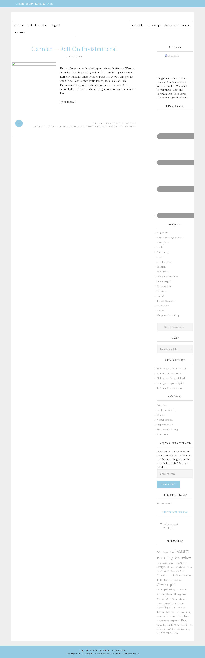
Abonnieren (169, 484)
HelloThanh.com (102, 24)
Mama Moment (177, 607)
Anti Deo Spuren (58, 126)
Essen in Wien (174, 575)
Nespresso (174, 620)
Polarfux (161, 405)
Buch (160, 247)
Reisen (160, 310)
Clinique (183, 563)
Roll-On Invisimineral (123, 126)
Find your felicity (166, 410)
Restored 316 (119, 650)
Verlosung (167, 632)
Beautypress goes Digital (170, 383)
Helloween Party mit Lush (171, 378)
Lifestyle (161, 291)
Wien (175, 633)
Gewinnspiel (164, 281)
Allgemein (162, 232)
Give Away (181, 589)
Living (160, 296)
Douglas (162, 567)
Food (160, 580)
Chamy (161, 415)
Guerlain (177, 599)
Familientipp (164, 262)
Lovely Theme (91, 653)
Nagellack (183, 616)
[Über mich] (175, 64)
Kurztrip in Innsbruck (169, 373)
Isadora (185, 600)
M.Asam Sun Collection (170, 388)
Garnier (105, 126)
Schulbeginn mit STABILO (171, 368)
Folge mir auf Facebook (175, 512)
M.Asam (180, 603)
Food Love (162, 271)
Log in (136, 653)
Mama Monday (186, 612)
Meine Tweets (164, 503)
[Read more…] (67, 101)
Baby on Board (168, 552)
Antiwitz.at (163, 434)
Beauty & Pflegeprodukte (122, 123)
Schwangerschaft (164, 629)
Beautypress (173, 563)
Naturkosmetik (163, 621)
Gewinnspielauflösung (166, 589)
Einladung (163, 252)
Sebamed (175, 629)
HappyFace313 (165, 424)
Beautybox (163, 242)
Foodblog (168, 580)
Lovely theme (104, 650)
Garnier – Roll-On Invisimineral (74, 49)
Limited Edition (163, 604)
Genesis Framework (110, 653)
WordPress (127, 653)
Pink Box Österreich (185, 625)
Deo (70, 126)
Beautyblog (165, 558)
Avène (159, 552)
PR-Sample (163, 305)
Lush (173, 603)
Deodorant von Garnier (86, 126)
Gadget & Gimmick (167, 276)
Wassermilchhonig (167, 429)
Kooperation (164, 286)
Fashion (161, 266)
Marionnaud (171, 616)
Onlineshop (161, 625)
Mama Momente (166, 301)
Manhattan (161, 616)
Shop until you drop (168, 315)
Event (160, 257)
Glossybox (164, 594)
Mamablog (162, 607)
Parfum (171, 624)
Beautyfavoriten (162, 563)
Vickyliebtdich (165, 419)
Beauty (182, 551)
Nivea (183, 620)
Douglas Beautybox (176, 567)
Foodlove (177, 580)
